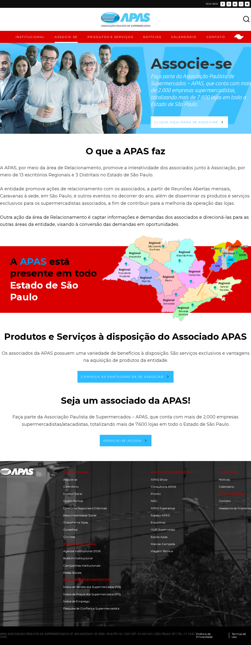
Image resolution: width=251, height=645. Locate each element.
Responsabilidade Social (79, 515)
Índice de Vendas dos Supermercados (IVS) (92, 587)
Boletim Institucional (78, 558)
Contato (225, 501)
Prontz (156, 494)
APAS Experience (163, 508)
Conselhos (70, 529)
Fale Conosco (232, 494)
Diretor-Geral (72, 494)
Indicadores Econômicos (86, 580)
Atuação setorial (79, 544)
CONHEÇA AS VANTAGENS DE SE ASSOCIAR (122, 376)
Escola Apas (159, 537)
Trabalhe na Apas (75, 522)
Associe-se (70, 479)
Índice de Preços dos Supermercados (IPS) (92, 594)
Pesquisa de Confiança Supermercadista (91, 608)
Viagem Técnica (162, 551)
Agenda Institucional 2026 (81, 551)
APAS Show (159, 479)
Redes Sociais (72, 572)
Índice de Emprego (76, 601)
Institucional (76, 472)
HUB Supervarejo (163, 529)
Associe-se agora (122, 440)
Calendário (70, 486)
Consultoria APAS (163, 486)
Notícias (224, 479)
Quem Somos (73, 501)
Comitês (69, 537)
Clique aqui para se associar (186, 122)
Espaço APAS (160, 515)
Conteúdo (228, 472)
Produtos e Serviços (170, 472)
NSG (154, 501)
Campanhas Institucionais (81, 565)
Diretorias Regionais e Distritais (85, 508)
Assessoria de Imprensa (235, 508)
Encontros (158, 522)
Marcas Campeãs (163, 544)
